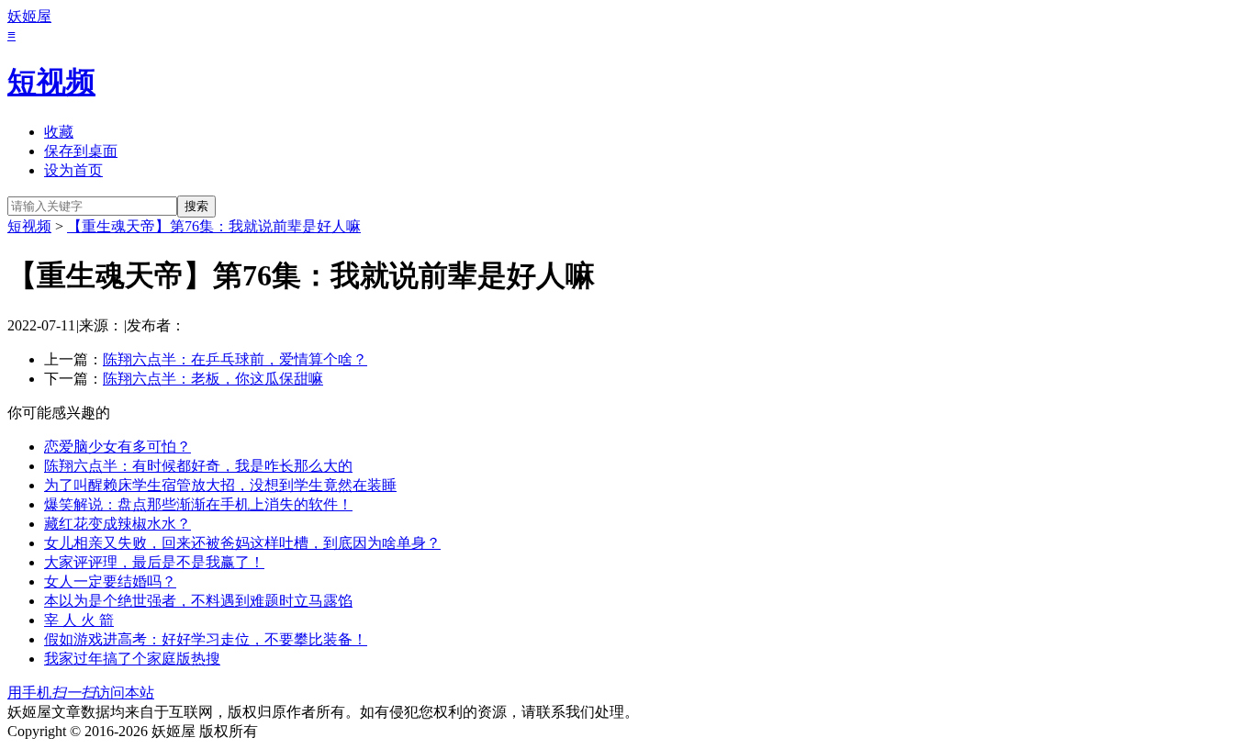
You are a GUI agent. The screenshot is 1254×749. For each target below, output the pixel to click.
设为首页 (73, 170)
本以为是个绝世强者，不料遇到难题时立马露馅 (198, 601)
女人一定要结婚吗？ (110, 581)
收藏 (58, 132)
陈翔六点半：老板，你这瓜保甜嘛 (213, 378)
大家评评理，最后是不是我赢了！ (154, 562)
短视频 (51, 81)
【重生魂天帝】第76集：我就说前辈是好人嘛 (214, 226)
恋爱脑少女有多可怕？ (117, 446)
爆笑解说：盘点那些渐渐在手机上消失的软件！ (198, 504)
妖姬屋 (29, 16)
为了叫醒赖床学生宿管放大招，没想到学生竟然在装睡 (220, 485)
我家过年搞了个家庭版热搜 (132, 658)
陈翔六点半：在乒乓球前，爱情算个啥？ (235, 359)
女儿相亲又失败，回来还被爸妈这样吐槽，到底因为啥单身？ (242, 543)
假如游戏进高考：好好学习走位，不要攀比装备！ (205, 639)
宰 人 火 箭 (79, 620)
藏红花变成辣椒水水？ (117, 523)
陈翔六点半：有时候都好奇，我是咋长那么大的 (198, 466)
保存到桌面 (81, 151)
